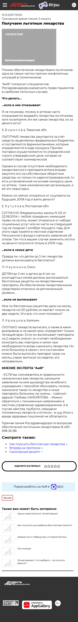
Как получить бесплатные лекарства (37, 444)
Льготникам (24, 548)
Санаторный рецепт (24, 452)
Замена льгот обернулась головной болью (41, 537)
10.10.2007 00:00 (12, 15)
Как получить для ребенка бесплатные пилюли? (44, 525)
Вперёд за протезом (25, 448)
